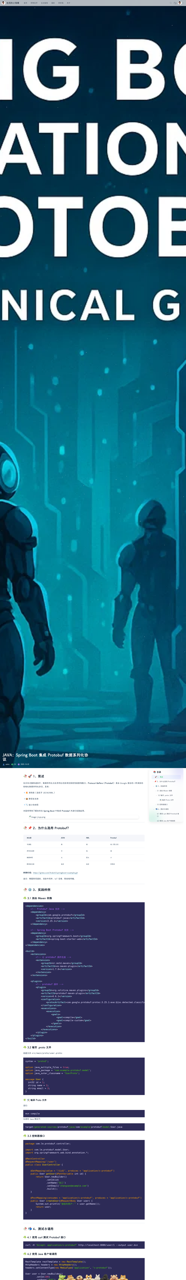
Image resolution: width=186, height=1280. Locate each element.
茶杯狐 (60, 3)
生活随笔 (44, 3)
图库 (53, 3)
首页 (25, 3)
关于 (68, 3)
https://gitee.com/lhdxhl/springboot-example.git (55, 873)
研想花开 (34, 3)
